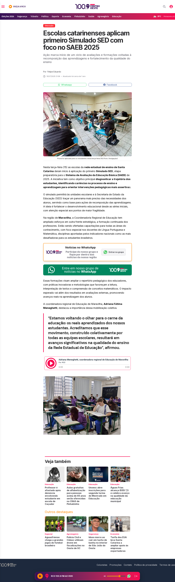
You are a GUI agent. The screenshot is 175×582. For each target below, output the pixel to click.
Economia (66, 16)
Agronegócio (103, 16)
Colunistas (102, 565)
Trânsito (34, 16)
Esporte (55, 16)
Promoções (116, 565)
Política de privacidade (145, 565)
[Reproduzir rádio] (40, 576)
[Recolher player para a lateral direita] (136, 576)
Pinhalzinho (79, 16)
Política (45, 16)
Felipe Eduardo (54, 71)
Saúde (91, 16)
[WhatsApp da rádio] (129, 576)
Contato (128, 565)
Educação (116, 16)
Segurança (22, 16)
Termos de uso (167, 565)
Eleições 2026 (8, 16)
